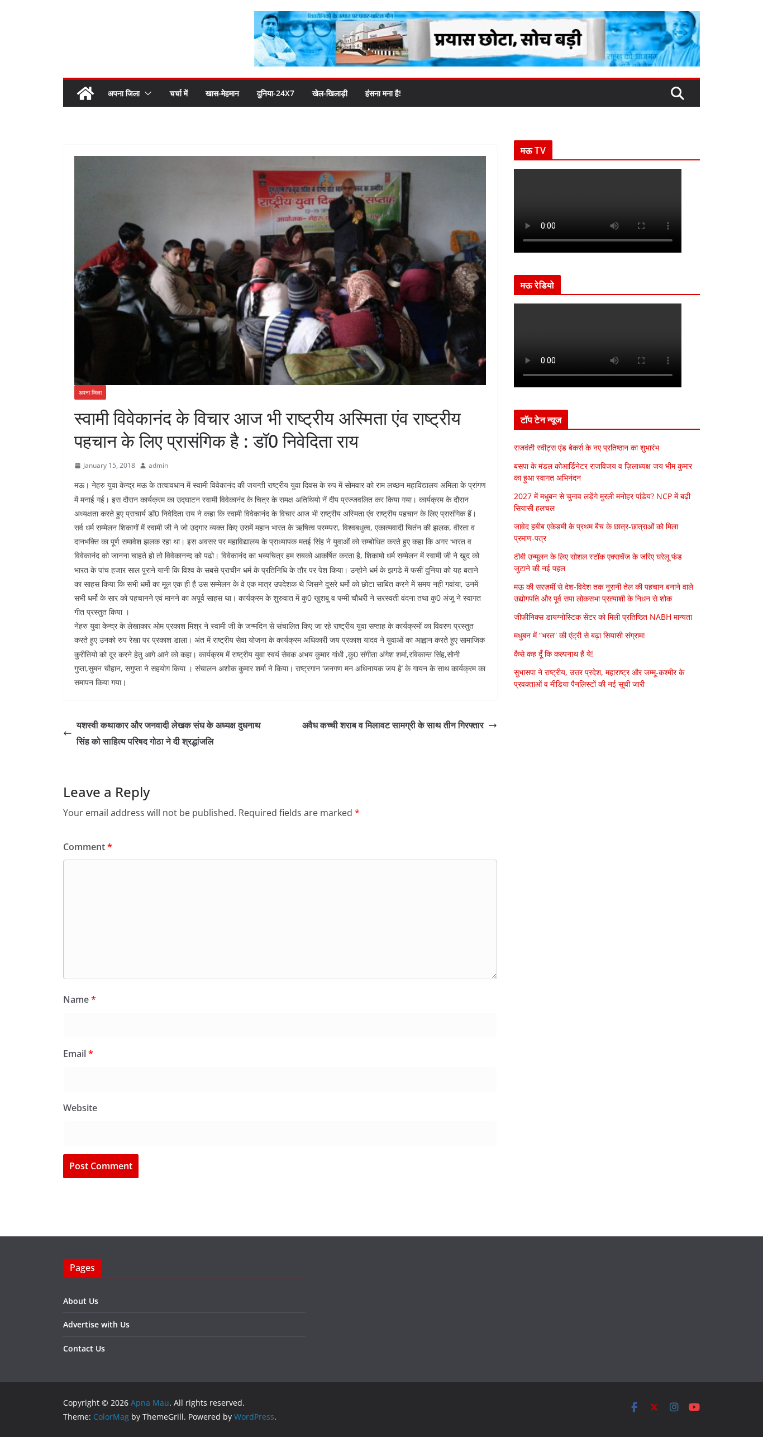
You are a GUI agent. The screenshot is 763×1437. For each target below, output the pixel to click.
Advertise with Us (96, 1324)
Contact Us (84, 1348)
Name (79, 999)
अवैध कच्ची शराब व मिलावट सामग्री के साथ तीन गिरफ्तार (393, 725)
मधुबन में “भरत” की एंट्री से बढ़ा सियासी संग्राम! (579, 635)
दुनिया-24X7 (275, 93)
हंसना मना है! (383, 93)
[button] (146, 93)
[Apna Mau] (85, 93)
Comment (87, 847)
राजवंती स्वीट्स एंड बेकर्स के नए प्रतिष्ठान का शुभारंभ (586, 447)
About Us (80, 1301)
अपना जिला (124, 93)
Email (78, 1053)
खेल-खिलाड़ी (329, 93)
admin (158, 465)
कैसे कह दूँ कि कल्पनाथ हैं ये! (553, 653)
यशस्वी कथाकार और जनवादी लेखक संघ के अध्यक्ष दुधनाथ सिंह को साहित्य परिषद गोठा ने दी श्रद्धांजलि (169, 733)
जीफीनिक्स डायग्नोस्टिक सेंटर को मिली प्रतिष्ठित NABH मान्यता (603, 616)
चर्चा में (179, 93)
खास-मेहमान (222, 93)
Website (80, 1108)
